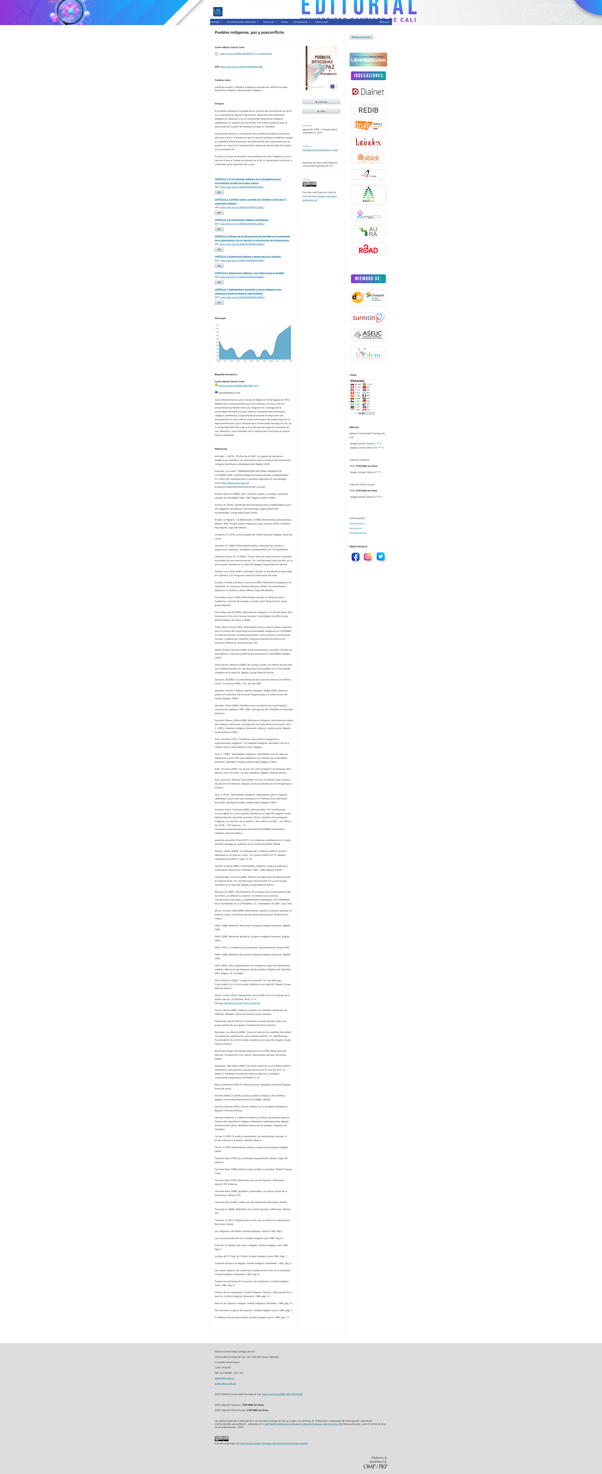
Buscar (386, 21)
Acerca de (268, 21)
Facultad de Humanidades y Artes (320, 149)
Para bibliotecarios (358, 533)
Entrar (389, 2)
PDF (219, 192)
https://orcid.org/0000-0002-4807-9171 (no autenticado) (246, 53)
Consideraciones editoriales (242, 21)
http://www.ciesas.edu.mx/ (235, 482)
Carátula (322, 101)
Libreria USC (321, 21)
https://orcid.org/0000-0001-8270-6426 (282, 1394)
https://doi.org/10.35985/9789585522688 (241, 66)
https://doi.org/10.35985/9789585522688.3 (242, 223)
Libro (322, 111)
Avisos (284, 21)
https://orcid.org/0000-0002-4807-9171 (238, 385)
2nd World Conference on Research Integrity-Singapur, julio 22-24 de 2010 (303, 1423)
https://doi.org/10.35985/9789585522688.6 (242, 276)
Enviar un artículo (361, 37)
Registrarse (377, 2)
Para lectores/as (357, 523)
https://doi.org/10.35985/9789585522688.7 (242, 297)
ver (378, 443)
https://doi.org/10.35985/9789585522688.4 (242, 244)
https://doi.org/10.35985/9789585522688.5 (242, 260)
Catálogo (215, 21)
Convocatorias (300, 21)
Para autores (356, 528)
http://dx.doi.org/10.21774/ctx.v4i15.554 (239, 1003)
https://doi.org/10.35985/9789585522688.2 (242, 207)
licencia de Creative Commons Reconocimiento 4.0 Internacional (274, 1443)
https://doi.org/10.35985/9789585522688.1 (242, 186)
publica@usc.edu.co (225, 1383)
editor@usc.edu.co (224, 1378)
